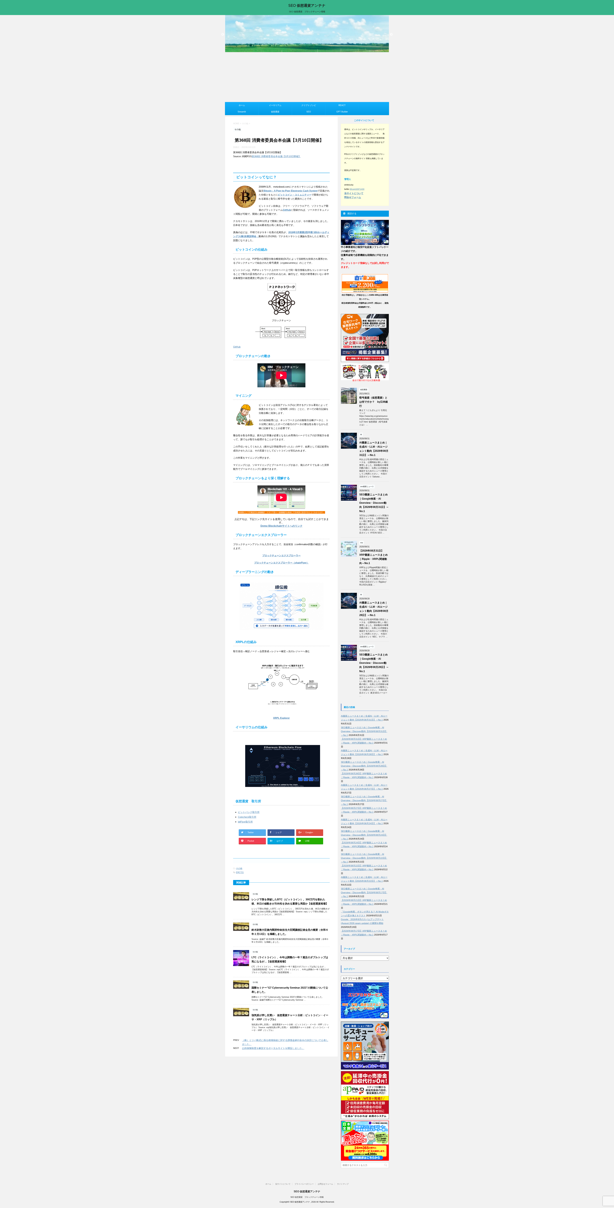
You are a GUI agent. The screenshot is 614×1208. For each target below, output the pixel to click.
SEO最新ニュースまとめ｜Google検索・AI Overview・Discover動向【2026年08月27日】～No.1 (364, 800)
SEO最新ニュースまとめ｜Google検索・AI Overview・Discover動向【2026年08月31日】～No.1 (374, 503)
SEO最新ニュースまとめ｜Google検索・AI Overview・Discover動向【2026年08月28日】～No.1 (374, 663)
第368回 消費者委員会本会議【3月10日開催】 (276, 156)
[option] (307, 33)
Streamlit (242, 112)
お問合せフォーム (325, 1184)
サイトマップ (343, 1184)
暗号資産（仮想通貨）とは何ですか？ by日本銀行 (373, 401)
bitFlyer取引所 (245, 821)
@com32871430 (357, 189)
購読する (351, 213)
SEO (308, 112)
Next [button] (391, 34)
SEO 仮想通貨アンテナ (307, 5)
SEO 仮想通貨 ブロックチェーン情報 (307, 1197)
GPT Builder (342, 112)
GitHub (287, 210)
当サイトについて (283, 1184)
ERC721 (240, 872)
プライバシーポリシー (304, 1184)
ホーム (242, 105)
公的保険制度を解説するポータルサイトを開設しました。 (273, 1048)
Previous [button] (222, 34)
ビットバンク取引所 (249, 812)
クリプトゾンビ (308, 105)
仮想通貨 (275, 112)
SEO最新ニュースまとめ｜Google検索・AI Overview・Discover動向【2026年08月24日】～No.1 (364, 835)
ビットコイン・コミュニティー (294, 194)
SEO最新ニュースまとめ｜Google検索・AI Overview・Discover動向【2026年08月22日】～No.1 (364, 858)
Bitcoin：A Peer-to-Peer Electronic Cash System (291, 190)
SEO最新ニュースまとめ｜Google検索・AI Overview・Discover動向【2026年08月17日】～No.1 (364, 892)
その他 (239, 868)
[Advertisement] (307, 78)
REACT (342, 105)
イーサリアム (275, 105)
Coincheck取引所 (247, 817)
